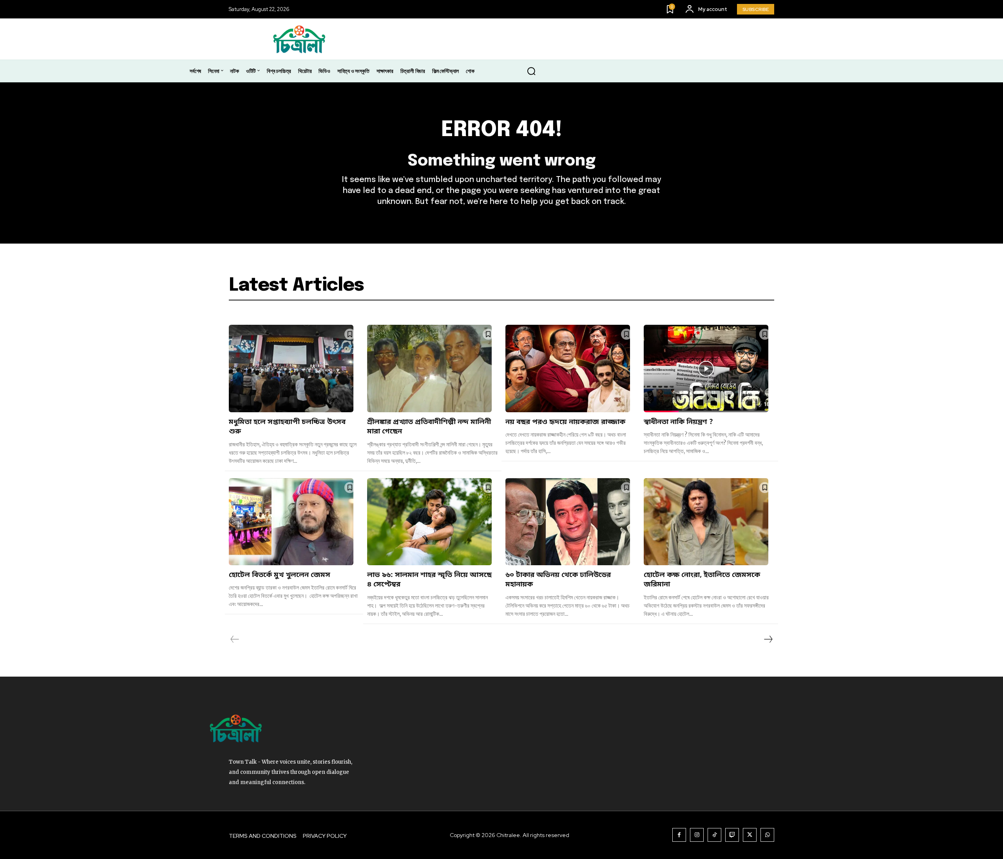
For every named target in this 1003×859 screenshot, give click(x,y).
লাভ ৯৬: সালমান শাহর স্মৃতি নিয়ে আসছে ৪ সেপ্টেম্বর (429, 579)
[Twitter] (750, 835)
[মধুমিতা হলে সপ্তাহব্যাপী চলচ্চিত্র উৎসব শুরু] (291, 368)
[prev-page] (235, 639)
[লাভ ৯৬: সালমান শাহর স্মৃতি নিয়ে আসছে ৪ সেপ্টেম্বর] (429, 522)
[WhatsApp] (767, 835)
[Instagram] (697, 835)
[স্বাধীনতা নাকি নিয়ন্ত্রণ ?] (706, 368)
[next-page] (768, 639)
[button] (531, 71)
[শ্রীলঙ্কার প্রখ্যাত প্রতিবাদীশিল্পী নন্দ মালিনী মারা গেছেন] (429, 368)
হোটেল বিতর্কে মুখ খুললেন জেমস (279, 575)
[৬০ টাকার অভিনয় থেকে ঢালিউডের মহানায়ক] (567, 522)
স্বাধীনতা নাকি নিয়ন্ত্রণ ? (679, 422)
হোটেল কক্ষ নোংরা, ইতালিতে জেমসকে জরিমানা (702, 579)
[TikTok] (714, 835)
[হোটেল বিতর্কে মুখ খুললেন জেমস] (291, 522)
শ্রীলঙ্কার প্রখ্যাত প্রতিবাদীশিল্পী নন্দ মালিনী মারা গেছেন (429, 426)
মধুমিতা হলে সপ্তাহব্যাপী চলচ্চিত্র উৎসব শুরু (287, 426)
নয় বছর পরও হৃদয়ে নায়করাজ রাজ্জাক (565, 422)
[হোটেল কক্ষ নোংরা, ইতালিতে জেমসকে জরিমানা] (706, 522)
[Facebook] (679, 835)
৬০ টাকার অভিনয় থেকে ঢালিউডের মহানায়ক (558, 579)
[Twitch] (732, 835)
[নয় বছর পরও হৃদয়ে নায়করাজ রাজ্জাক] (567, 368)
